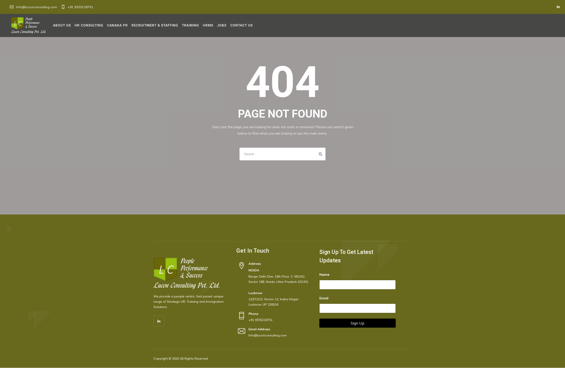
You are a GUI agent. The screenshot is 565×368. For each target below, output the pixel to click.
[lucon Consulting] (28, 25)
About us (62, 25)
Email (325, 298)
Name (325, 274)
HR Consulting (89, 25)
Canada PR (117, 25)
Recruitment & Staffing (155, 25)
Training (190, 25)
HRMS (208, 25)
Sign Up (357, 323)
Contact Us (241, 25)
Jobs (221, 25)
